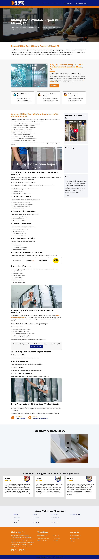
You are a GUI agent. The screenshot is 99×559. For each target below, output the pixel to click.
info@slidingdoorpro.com (40, 418)
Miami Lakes (55, 520)
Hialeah (35, 514)
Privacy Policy (57, 538)
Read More (54, 85)
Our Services (45, 3)
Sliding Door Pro (49, 557)
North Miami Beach (75, 514)
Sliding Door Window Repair (26, 7)
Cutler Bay (16, 520)
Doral (15, 522)
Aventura (16, 514)
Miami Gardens (55, 517)
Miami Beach (36, 522)
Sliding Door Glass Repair (43, 538)
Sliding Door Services (42, 535)
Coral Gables (17, 517)
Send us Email (75, 538)
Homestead (36, 517)
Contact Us (55, 3)
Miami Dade (55, 514)
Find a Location (67, 3)
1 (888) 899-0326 (81, 3)
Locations (56, 540)
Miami (16, 7)
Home (37, 3)
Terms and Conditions (43, 540)
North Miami (55, 522)
